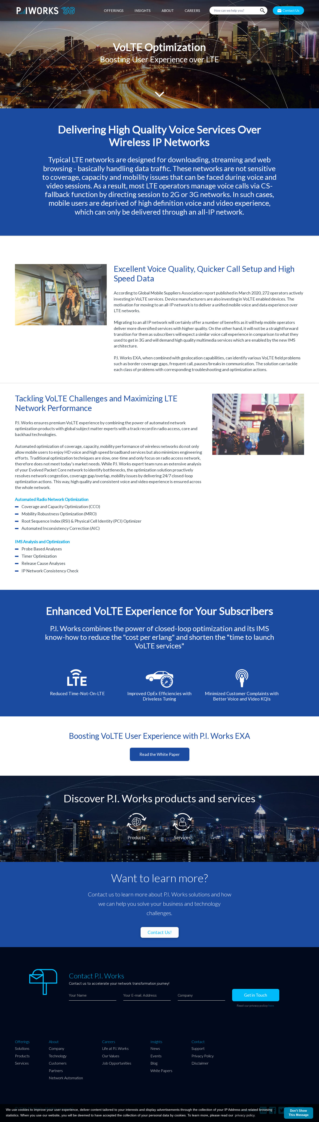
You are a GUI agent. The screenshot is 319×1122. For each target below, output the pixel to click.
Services (22, 1063)
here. (271, 1006)
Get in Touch (255, 995)
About (54, 1041)
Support (198, 1048)
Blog (153, 1063)
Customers (58, 1063)
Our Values (110, 1056)
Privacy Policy (202, 1056)
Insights (156, 1041)
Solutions (22, 1048)
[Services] (182, 813)
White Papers (161, 1070)
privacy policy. (245, 1115)
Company (56, 1048)
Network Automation (66, 1078)
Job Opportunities (116, 1063)
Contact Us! (160, 932)
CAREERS (192, 10)
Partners (56, 1070)
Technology (58, 1056)
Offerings (22, 1041)
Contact (198, 1041)
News (155, 1048)
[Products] (137, 813)
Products (22, 1056)
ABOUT (168, 10)
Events (156, 1056)
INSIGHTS (143, 10)
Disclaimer (200, 1063)
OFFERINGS (114, 10)
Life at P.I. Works (115, 1048)
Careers (108, 1041)
